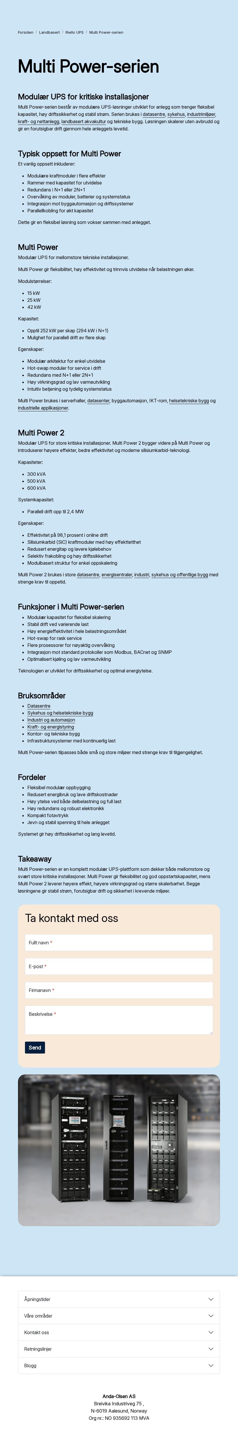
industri (141, 574)
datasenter (98, 400)
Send (35, 1048)
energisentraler (117, 574)
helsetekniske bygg (189, 400)
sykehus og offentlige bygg (180, 574)
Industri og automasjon (51, 720)
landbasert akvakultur (84, 121)
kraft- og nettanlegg (38, 121)
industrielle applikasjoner (43, 408)
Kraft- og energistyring (50, 727)
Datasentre (39, 706)
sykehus (176, 114)
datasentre (154, 114)
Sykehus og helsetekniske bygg (60, 713)
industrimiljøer (201, 114)
